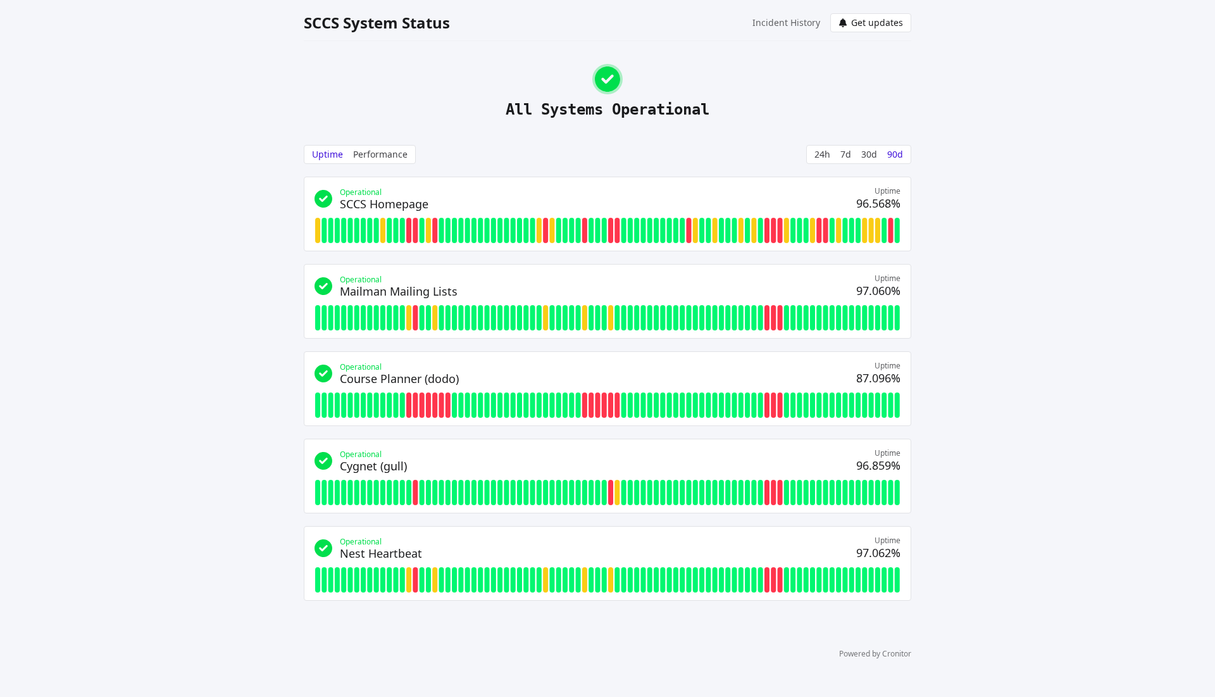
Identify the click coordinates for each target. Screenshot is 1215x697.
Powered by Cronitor (875, 654)
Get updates (877, 22)
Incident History (786, 22)
